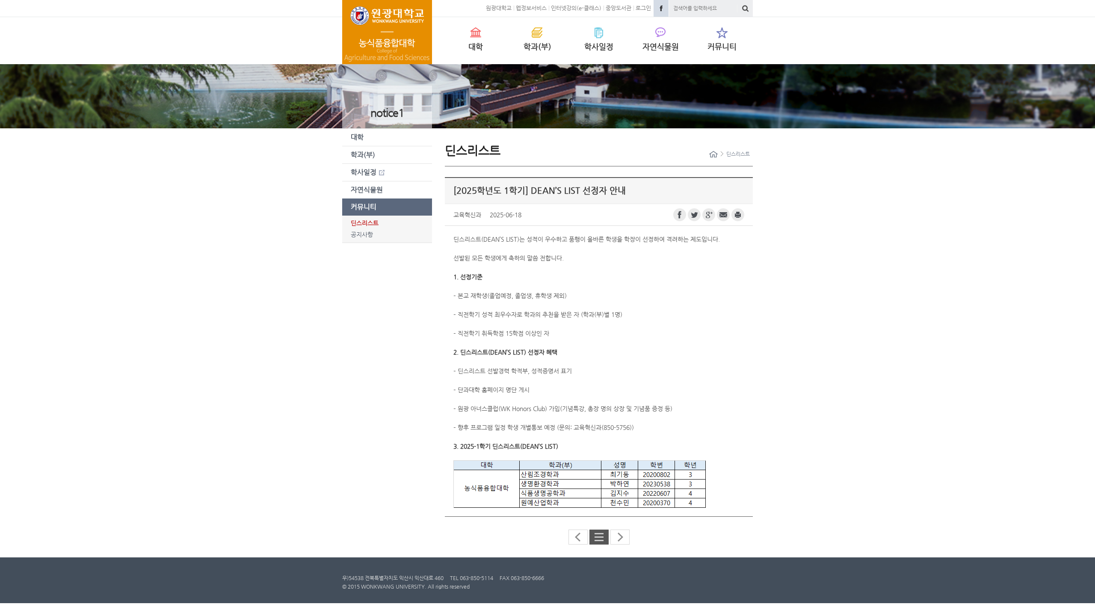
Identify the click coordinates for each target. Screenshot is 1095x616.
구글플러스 (708, 214)
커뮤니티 (722, 46)
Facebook (661, 8)
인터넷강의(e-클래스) (576, 8)
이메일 (723, 214)
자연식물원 (660, 46)
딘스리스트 (365, 222)
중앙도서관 (618, 8)
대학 (475, 46)
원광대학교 (499, 8)
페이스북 (679, 214)
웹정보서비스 (531, 8)
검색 (745, 8)
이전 (578, 537)
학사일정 (598, 46)
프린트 (737, 214)
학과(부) (537, 46)
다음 (620, 537)
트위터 (694, 214)
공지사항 (362, 234)
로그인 (643, 8)
